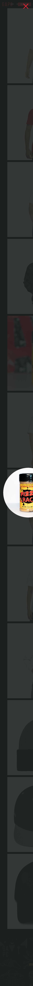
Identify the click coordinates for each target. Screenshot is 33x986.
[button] (25, 6)
